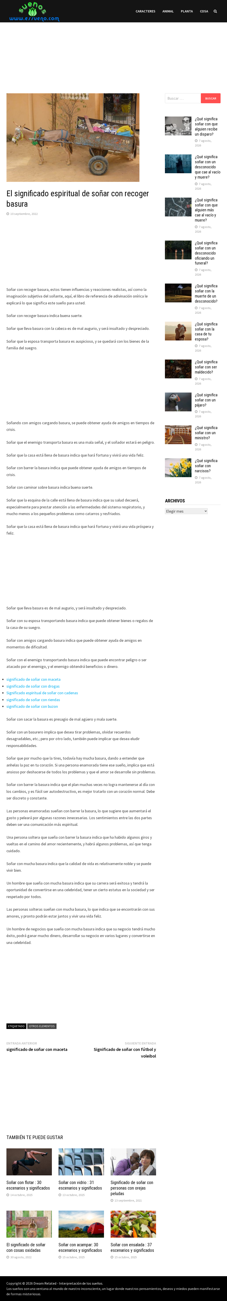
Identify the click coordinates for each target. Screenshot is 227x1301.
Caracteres (145, 11)
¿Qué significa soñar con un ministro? (206, 432)
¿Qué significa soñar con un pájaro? (206, 400)
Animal (168, 11)
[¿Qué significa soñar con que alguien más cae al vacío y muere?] (178, 200)
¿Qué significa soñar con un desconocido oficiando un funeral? (206, 253)
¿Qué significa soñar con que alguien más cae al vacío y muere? (206, 210)
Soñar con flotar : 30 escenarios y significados (28, 1185)
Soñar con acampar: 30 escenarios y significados (80, 1247)
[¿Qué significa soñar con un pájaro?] (178, 395)
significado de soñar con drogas (33, 686)
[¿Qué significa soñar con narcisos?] (178, 461)
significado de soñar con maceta (33, 679)
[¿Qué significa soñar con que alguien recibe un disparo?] (178, 119)
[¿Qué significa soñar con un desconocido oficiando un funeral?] (178, 243)
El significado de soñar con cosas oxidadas (25, 1247)
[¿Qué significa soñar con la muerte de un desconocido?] (178, 286)
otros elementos (42, 1026)
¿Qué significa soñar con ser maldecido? (206, 367)
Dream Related (44, 1283)
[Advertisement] (113, 53)
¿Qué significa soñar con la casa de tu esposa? (206, 332)
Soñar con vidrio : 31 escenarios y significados (80, 1185)
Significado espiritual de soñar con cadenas (42, 692)
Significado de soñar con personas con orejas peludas (132, 1188)
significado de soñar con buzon (32, 706)
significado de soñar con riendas (33, 699)
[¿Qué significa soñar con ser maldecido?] (178, 362)
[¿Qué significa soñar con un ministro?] (178, 428)
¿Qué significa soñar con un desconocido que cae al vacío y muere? (207, 166)
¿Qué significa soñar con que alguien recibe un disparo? (206, 126)
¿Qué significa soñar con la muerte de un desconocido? (206, 293)
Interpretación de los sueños (80, 1283)
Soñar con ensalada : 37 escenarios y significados (132, 1247)
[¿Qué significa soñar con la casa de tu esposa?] (178, 324)
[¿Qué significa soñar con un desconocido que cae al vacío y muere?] (178, 157)
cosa (204, 11)
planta (187, 11)
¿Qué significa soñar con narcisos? (206, 465)
